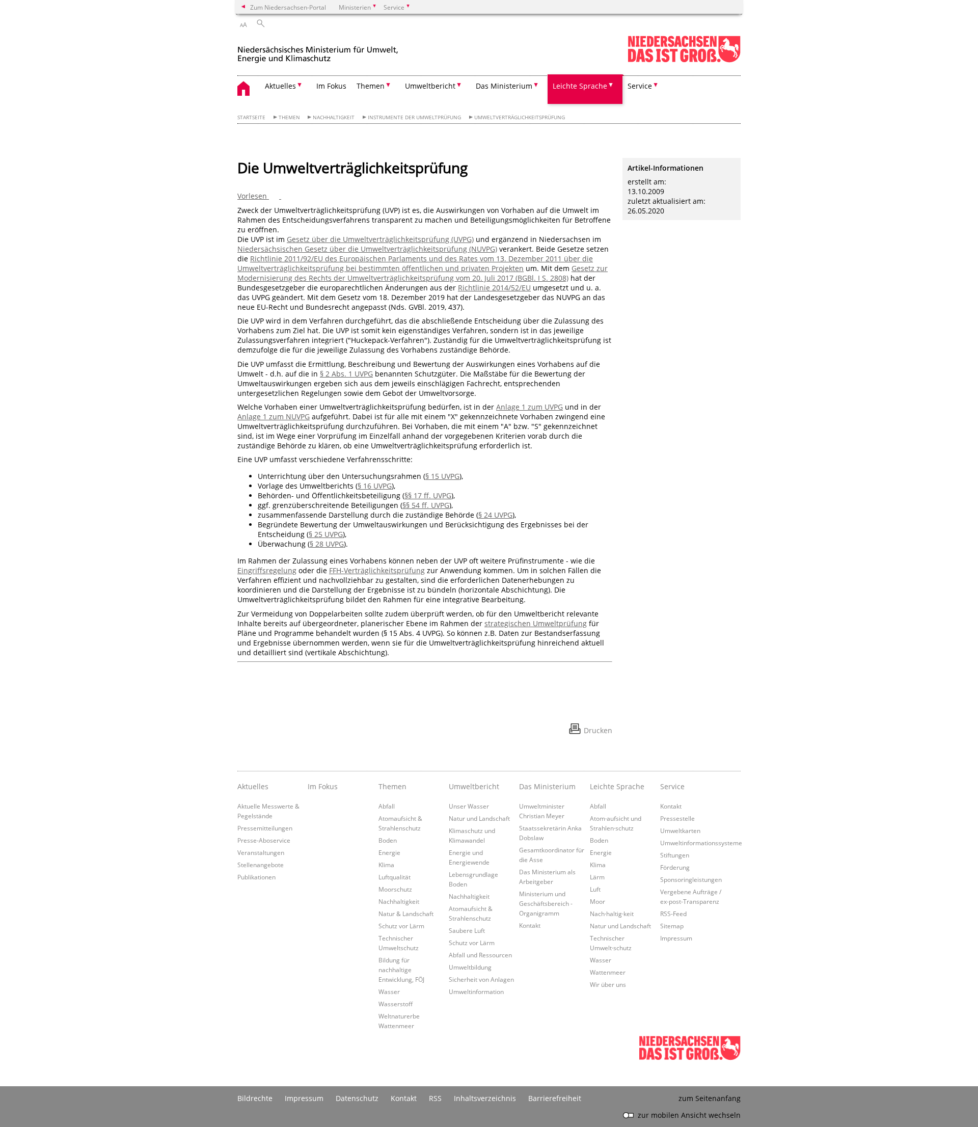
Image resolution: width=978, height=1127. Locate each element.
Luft (595, 889)
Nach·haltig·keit (612, 913)
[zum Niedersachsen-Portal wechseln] (684, 60)
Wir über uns (608, 984)
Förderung (675, 867)
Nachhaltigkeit (334, 117)
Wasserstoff (395, 1004)
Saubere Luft (467, 930)
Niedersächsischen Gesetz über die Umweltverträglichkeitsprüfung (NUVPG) (367, 249)
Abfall (386, 806)
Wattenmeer (608, 972)
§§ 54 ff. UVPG (425, 505)
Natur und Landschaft (479, 818)
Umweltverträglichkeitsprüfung (519, 117)
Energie (389, 852)
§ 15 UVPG (442, 476)
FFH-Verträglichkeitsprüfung (377, 570)
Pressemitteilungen (264, 828)
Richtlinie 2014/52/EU (494, 287)
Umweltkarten (680, 830)
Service (672, 786)
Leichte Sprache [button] (580, 86)
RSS (435, 1098)
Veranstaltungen (260, 852)
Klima (386, 865)
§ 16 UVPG (375, 486)
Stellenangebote (260, 865)
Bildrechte (255, 1098)
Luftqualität (394, 877)
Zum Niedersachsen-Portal (288, 7)
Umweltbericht (474, 786)
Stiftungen (674, 855)
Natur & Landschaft (405, 913)
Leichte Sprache (617, 786)
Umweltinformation (476, 991)
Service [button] (640, 86)
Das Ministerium (547, 786)
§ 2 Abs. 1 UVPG (346, 374)
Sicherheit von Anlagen (481, 979)
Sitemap (672, 926)
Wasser (389, 991)
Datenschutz (357, 1098)
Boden (387, 840)
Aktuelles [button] (280, 86)
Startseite (251, 117)
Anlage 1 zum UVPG (529, 407)
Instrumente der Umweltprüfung (414, 117)
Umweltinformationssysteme (701, 843)
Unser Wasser (469, 806)
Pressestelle (677, 818)
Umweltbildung (470, 967)
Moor (597, 901)
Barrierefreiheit (554, 1098)
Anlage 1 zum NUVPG (273, 416)
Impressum (676, 938)
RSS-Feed (673, 913)
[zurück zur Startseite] (317, 50)
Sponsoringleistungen (691, 879)
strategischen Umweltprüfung (535, 623)
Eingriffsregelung (266, 570)
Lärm (597, 877)
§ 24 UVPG (495, 515)
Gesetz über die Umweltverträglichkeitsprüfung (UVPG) (380, 239)
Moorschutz (395, 889)
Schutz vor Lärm (401, 926)
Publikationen (256, 877)
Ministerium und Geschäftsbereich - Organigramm (546, 903)
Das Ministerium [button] (504, 86)
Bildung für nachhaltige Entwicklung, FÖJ (401, 969)
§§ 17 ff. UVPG (427, 495)
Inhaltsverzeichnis (485, 1098)
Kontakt (529, 925)
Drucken (598, 730)
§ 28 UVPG (327, 544)
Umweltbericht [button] (430, 86)
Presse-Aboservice (263, 840)
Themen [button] (371, 86)
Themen (289, 117)
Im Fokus (331, 86)
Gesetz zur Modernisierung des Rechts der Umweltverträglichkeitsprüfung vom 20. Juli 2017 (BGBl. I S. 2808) (422, 273)
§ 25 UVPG (326, 534)
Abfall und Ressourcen (480, 955)
